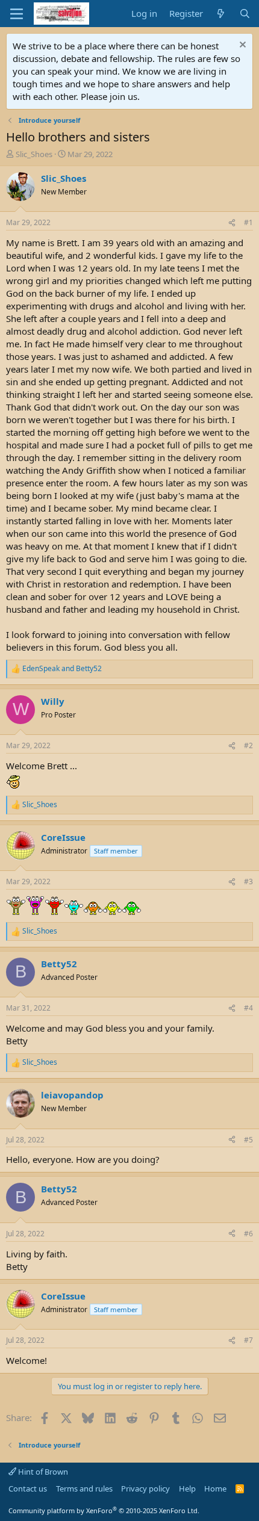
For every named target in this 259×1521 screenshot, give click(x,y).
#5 (248, 1140)
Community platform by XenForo (103, 1510)
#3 (248, 881)
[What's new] (220, 13)
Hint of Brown (42, 1471)
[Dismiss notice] (241, 46)
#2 (248, 745)
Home (215, 1488)
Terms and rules (84, 1488)
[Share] (232, 223)
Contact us (27, 1488)
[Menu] (16, 14)
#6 (248, 1233)
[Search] (245, 13)
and (62, 669)
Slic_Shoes (34, 154)
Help (187, 1488)
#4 (248, 1008)
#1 (248, 222)
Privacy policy (145, 1488)
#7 (248, 1340)
